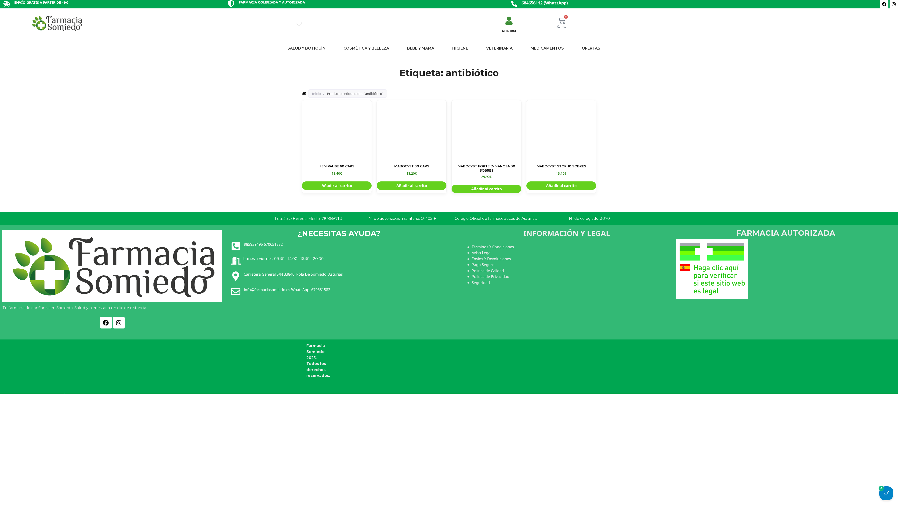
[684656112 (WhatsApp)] (514, 4)
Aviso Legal (481, 252)
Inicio (316, 93)
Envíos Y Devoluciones (491, 258)
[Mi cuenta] (509, 21)
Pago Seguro (483, 264)
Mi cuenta (509, 31)
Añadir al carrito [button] (337, 185)
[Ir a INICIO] (56, 23)
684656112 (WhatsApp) (544, 3)
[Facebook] (884, 4)
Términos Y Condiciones (493, 246)
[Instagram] (894, 4)
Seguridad (481, 282)
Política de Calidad (488, 270)
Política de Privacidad (490, 276)
